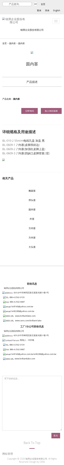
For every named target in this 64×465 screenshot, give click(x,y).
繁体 (39, 10)
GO (35, 4)
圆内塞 (12, 43)
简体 (47, 10)
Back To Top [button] (32, 443)
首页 (43, 4)
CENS (42, 461)
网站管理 (7, 453)
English (56, 10)
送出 (55, 435)
